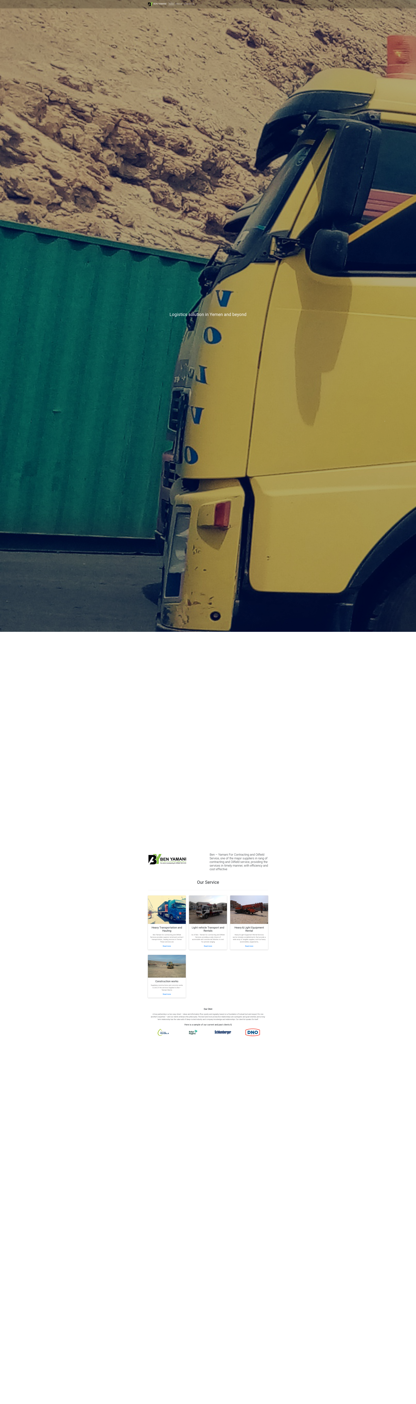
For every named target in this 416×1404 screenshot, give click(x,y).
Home (172, 4)
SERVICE (178, 4)
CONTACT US (189, 4)
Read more (167, 946)
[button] (31, 421)
